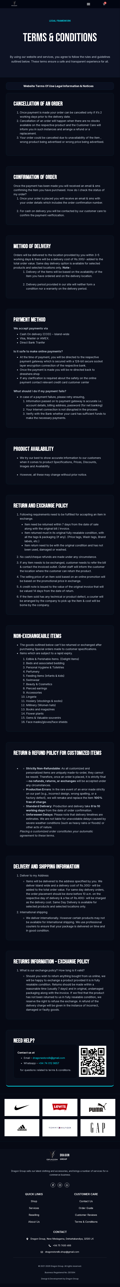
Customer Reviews (86, 1214)
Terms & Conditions (86, 1221)
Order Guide (86, 1208)
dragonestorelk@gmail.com (49, 1057)
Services (34, 1208)
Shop (34, 1201)
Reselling (34, 1214)
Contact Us (86, 1201)
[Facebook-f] (53, 1185)
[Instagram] (60, 1185)
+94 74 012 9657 (49, 1063)
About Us (34, 1221)
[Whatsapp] (67, 1185)
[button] (88, 4)
